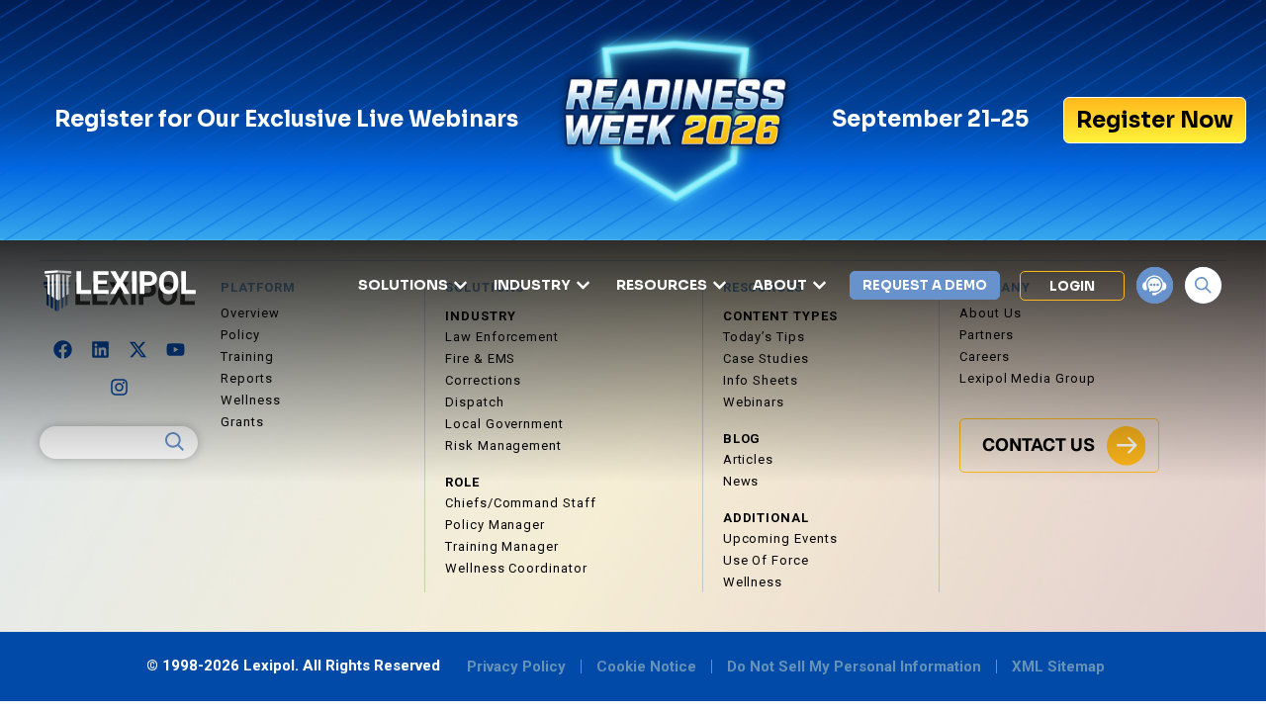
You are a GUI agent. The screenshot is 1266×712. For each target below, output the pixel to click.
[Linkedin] (100, 350)
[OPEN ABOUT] (819, 285)
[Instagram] (118, 387)
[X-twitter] (137, 350)
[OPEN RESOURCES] (719, 285)
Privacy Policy (516, 666)
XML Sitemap (1058, 666)
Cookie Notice (646, 666)
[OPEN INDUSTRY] (583, 285)
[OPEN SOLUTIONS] (460, 285)
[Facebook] (62, 350)
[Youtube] (175, 350)
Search (175, 442)
